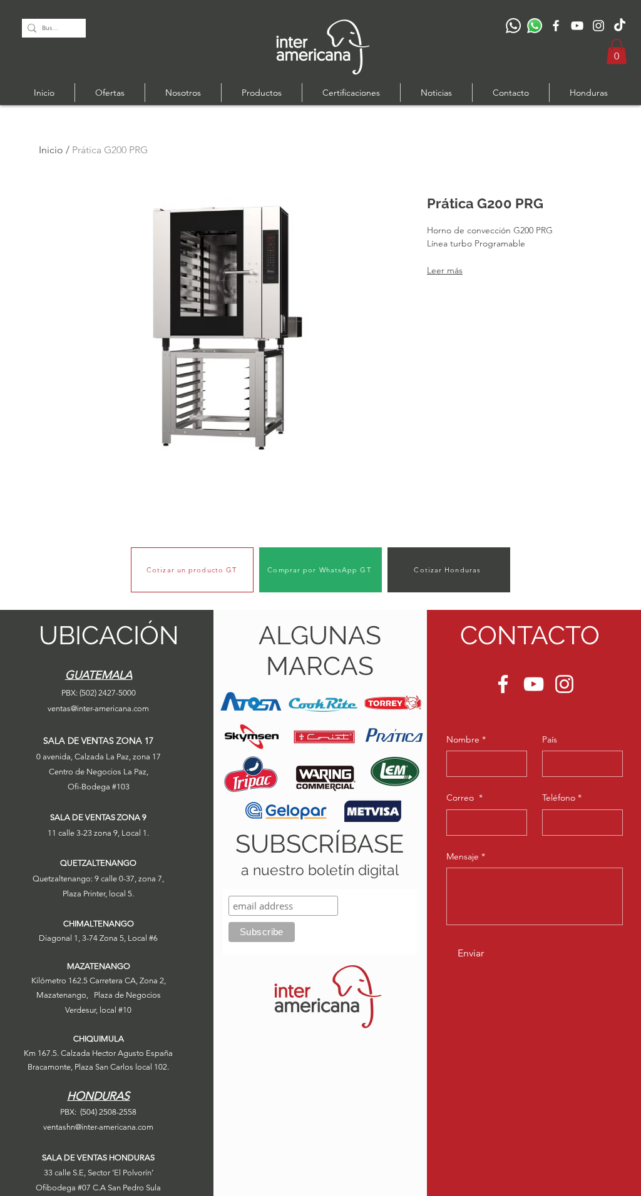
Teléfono (562, 797)
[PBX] (513, 25)
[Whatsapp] (534, 25)
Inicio (51, 150)
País (549, 739)
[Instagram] (598, 25)
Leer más (445, 270)
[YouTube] (577, 25)
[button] (616, 51)
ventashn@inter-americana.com (98, 1127)
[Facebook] (555, 25)
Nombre (466, 739)
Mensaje (465, 856)
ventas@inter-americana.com (98, 708)
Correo (464, 797)
